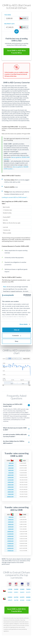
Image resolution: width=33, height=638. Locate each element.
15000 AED (10, 519)
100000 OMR (10, 496)
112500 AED (10, 533)
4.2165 (22, 600)
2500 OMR (10, 468)
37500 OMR (10, 489)
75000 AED (10, 529)
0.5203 (10, 592)
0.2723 (16, 597)
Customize (15, 335)
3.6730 (16, 600)
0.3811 (16, 592)
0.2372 (22, 597)
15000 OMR (10, 482)
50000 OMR (10, 491)
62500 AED (10, 526)
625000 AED (10, 548)
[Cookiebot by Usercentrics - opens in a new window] (23, 295)
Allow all (16, 330)
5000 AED (11, 517)
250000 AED (10, 541)
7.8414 (28, 589)
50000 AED (10, 524)
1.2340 (28, 600)
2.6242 (16, 589)
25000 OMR (10, 487)
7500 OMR (10, 472)
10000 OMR (10, 475)
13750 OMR (10, 480)
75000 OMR (10, 494)
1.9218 (10, 589)
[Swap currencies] (16, 31)
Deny (16, 341)
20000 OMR (10, 484)
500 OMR (11, 463)
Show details (24, 324)
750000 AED (10, 550)
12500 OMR (10, 477)
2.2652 (22, 589)
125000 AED (10, 536)
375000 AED (10, 543)
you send (7, 15)
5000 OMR (10, 470)
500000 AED (10, 545)
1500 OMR (10, 465)
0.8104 (28, 597)
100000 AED (10, 531)
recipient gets (9, 23)
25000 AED (10, 522)
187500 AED (10, 538)
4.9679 (10, 600)
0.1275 (28, 592)
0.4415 (22, 592)
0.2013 (10, 597)
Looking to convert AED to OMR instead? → (15, 197)
